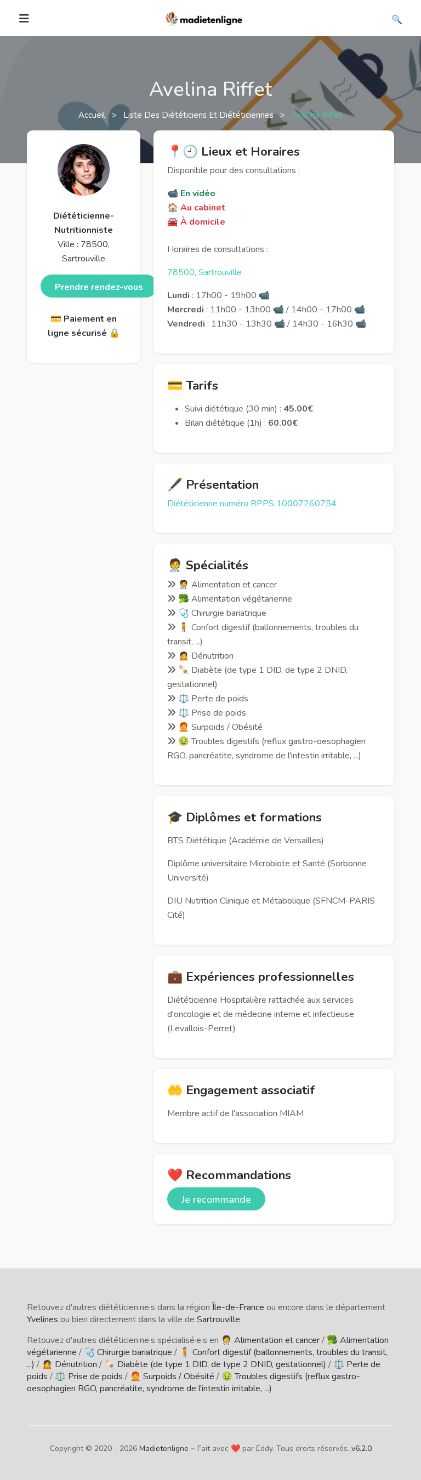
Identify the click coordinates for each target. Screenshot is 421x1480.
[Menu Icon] (24, 18)
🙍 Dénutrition (69, 1364)
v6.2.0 (361, 1448)
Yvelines (42, 1319)
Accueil (92, 115)
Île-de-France (238, 1307)
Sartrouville (218, 1319)
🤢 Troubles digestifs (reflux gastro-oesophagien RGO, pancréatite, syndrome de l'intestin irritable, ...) (193, 1382)
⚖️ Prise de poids (89, 1376)
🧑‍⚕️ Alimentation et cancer (270, 1340)
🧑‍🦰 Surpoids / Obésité (172, 1376)
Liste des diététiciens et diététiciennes (199, 115)
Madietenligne (164, 1448)
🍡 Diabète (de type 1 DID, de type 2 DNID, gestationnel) (215, 1364)
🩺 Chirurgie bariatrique (128, 1352)
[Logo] (204, 18)
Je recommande (216, 1199)
